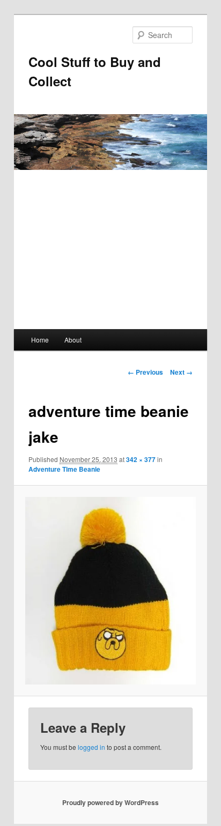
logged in (91, 746)
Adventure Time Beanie (64, 469)
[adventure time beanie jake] (110, 590)
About (73, 339)
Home (40, 339)
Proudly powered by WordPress (110, 802)
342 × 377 (141, 459)
